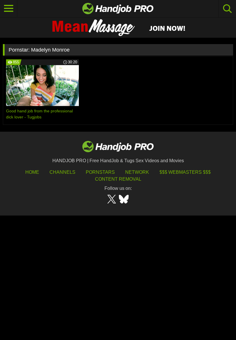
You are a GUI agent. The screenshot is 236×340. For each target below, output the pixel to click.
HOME (32, 172)
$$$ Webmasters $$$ (185, 172)
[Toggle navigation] (8, 8)
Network (137, 172)
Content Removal (118, 179)
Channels (62, 172)
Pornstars (100, 172)
